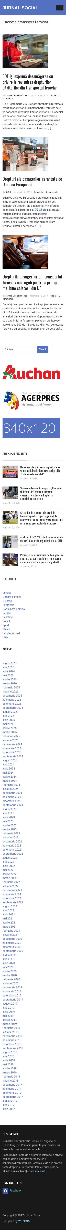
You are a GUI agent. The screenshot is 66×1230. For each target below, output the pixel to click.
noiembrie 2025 (12, 699)
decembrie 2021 (12, 890)
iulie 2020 (8, 959)
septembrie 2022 (13, 853)
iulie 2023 (8, 813)
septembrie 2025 (13, 707)
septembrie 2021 (13, 902)
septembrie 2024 (13, 756)
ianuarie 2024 (10, 788)
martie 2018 (10, 1072)
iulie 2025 (8, 716)
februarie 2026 (11, 687)
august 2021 (10, 906)
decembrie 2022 (12, 841)
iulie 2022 (8, 861)
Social (53, 95)
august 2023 (10, 809)
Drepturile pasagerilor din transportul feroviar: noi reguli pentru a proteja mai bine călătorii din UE (32, 282)
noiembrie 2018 (12, 1040)
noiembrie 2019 (12, 991)
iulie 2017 (8, 1105)
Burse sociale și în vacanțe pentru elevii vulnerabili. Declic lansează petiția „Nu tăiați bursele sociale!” (40, 470)
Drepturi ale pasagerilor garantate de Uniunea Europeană (32, 181)
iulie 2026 (8, 667)
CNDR (8, 192)
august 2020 (10, 955)
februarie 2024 (11, 784)
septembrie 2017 (13, 1096)
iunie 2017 (9, 1109)
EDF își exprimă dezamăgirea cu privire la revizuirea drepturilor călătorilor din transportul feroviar (30, 82)
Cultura (7, 592)
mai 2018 (8, 1064)
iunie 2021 (9, 914)
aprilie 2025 (10, 728)
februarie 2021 (11, 930)
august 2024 (10, 760)
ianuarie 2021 (10, 934)
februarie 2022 (11, 882)
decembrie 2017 (12, 1084)
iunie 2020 (9, 963)
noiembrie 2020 (12, 942)
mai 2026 (8, 675)
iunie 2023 (9, 817)
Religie (7, 613)
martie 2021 (10, 926)
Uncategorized (11, 633)
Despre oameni (12, 596)
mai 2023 (8, 821)
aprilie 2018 (10, 1068)
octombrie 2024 (12, 752)
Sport (6, 625)
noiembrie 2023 (12, 797)
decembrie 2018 (12, 1036)
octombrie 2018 (12, 1044)
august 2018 (10, 1052)
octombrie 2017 (12, 1092)
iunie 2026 (9, 671)
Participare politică (14, 609)
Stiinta (6, 629)
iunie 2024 (9, 768)
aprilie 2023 (10, 825)
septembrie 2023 (13, 805)
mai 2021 (8, 918)
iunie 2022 (9, 865)
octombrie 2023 (12, 801)
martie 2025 (10, 732)
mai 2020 (8, 967)
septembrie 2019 (13, 999)
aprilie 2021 (10, 922)
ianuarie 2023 (10, 837)
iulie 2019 (8, 1007)
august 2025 (10, 711)
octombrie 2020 (12, 947)
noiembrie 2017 (12, 1088)
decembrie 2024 (12, 744)
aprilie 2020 (10, 971)
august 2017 (10, 1101)
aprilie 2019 (10, 1019)
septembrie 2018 (13, 1048)
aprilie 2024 (10, 776)
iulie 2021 (8, 910)
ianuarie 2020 (10, 983)
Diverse (7, 601)
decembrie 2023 (12, 793)
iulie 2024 (8, 764)
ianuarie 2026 (10, 691)
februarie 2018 (11, 1076)
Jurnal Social (20, 7)
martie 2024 (10, 780)
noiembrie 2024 (12, 748)
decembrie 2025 (12, 695)
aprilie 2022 (10, 874)
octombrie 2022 (12, 849)
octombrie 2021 (12, 898)
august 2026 (10, 663)
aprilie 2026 (10, 679)
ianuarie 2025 (10, 740)
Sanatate (8, 617)
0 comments (52, 192)
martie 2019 (10, 1024)
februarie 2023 (11, 833)
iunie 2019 (9, 1011)
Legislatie (38, 192)
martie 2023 (10, 829)
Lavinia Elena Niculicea (16, 95)
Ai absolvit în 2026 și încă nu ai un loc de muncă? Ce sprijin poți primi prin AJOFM (41, 539)
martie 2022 (10, 878)
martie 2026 (10, 683)
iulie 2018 (8, 1056)
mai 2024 (8, 772)
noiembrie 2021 (12, 894)
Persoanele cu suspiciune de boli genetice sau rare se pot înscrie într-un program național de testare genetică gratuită (41, 558)
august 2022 (10, 857)
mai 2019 (8, 1015)
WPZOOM (24, 1221)
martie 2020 (10, 975)
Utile (5, 637)
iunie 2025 (9, 720)
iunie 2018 (9, 1060)
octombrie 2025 (12, 703)
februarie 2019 (11, 1028)
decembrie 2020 (12, 938)
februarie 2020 (11, 979)
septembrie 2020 (13, 951)
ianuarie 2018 (10, 1080)
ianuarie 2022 (10, 886)
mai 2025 (8, 724)
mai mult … (41, 1171)
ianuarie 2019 (10, 1032)
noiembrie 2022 (12, 845)
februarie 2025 (11, 736)
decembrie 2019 (12, 987)
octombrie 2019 (12, 995)
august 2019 (10, 1003)
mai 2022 (8, 870)
